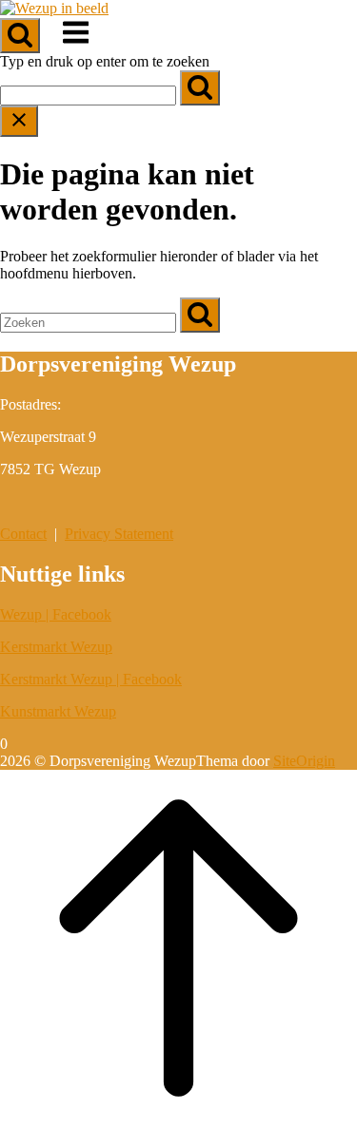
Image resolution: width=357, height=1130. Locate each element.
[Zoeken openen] (20, 35)
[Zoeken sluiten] (19, 121)
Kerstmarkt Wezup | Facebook (91, 679)
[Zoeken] (200, 87)
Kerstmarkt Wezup (56, 647)
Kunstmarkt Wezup (58, 711)
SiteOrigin (304, 761)
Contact (23, 534)
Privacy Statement (119, 534)
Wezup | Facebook (55, 614)
